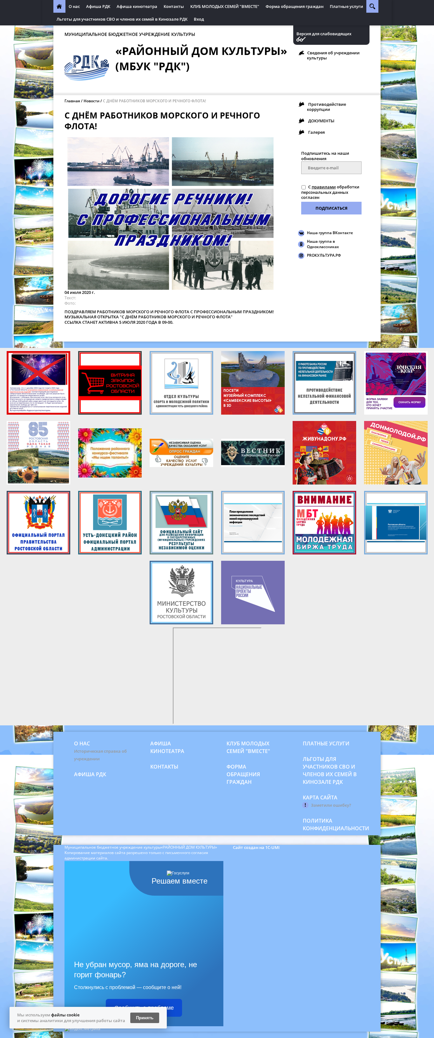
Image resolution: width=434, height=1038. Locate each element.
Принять (144, 1017)
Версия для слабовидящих (323, 34)
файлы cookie (65, 1015)
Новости (91, 100)
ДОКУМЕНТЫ (321, 121)
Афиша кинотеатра (137, 6)
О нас (74, 6)
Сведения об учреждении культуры (333, 55)
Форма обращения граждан (294, 6)
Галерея (316, 132)
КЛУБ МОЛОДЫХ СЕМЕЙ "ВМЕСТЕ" (224, 6)
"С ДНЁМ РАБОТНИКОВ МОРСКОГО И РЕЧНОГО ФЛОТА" (176, 317)
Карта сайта (320, 797)
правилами (324, 187)
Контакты (174, 6)
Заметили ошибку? (331, 805)
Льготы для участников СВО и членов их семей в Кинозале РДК (122, 19)
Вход (199, 19)
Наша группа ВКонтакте (330, 232)
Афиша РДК (98, 6)
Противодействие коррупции (326, 106)
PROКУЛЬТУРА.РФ (324, 255)
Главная (72, 100)
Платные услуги (346, 6)
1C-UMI (272, 847)
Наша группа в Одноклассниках (323, 244)
